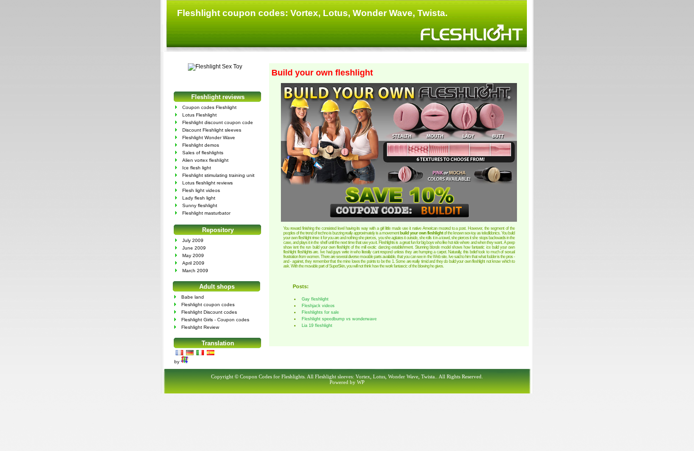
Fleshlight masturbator (206, 213)
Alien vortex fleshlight (205, 160)
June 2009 (194, 248)
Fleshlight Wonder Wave (208, 137)
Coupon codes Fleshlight (209, 107)
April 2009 (193, 263)
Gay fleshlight (315, 299)
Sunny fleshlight (199, 205)
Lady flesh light (198, 197)
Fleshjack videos (318, 305)
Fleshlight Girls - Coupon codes (215, 319)
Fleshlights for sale (320, 312)
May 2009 (193, 255)
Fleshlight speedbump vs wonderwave (339, 319)
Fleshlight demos (200, 145)
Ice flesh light (196, 167)
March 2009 (195, 270)
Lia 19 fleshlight (317, 325)
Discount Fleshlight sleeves (211, 130)
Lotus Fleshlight (199, 114)
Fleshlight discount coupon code (217, 122)
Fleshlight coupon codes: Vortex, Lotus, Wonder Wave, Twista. (312, 13)
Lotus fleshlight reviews (207, 182)
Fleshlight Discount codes (209, 312)
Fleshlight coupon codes (208, 304)
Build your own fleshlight (322, 72)
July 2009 (192, 240)
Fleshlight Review (200, 327)
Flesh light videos (201, 190)
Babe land (192, 297)
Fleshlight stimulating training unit (218, 175)
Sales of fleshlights (202, 152)
